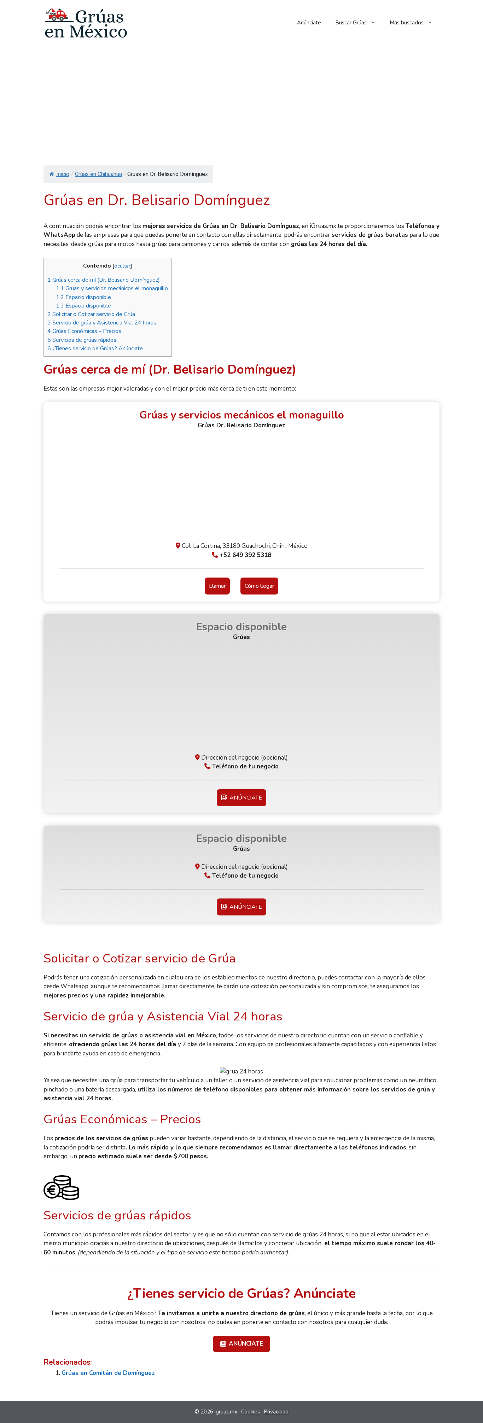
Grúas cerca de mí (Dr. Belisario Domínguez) (103, 280)
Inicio (62, 174)
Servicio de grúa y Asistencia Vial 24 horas (101, 323)
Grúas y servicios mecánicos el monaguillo (112, 288)
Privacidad (276, 1411)
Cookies (250, 1411)
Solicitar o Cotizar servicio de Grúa (91, 314)
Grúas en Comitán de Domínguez (108, 1373)
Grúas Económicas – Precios (84, 331)
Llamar (217, 586)
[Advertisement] (241, 98)
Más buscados (407, 22)
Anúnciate (309, 22)
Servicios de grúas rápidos (81, 340)
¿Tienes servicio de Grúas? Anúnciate (95, 348)
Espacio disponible (83, 297)
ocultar (122, 265)
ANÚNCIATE (244, 798)
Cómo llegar (259, 586)
